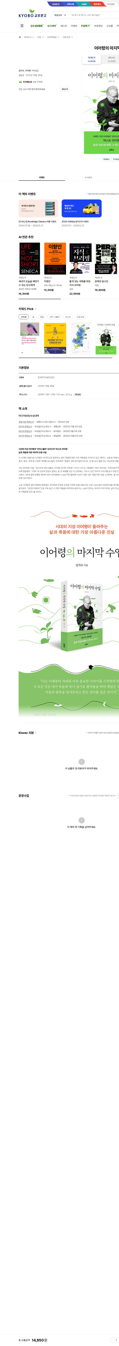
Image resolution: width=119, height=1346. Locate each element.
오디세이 (51, 25)
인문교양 (66, 37)
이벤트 (74, 25)
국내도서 (27, 37)
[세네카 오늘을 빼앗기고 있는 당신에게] (30, 269)
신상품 (109, 25)
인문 (39, 37)
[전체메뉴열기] (22, 25)
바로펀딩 (98, 25)
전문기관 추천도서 (26, 422)
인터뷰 (23, 317)
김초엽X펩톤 (36, 25)
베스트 (64, 25)
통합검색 (58, 15)
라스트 (68, 317)
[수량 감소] (112, 1340)
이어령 (28, 70)
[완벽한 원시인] (106, 267)
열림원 (21, 75)
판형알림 (78, 394)
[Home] (20, 37)
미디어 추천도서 (25, 426)
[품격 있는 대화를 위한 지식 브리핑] (80, 269)
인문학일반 (51, 37)
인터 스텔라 (54, 317)
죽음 (42, 317)
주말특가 (85, 25)
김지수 (21, 70)
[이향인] (55, 267)
